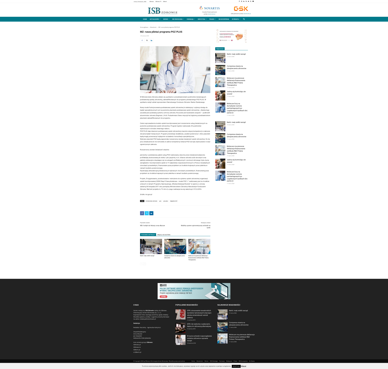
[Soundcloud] (248, 1)
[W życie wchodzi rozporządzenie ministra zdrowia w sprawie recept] (180, 340)
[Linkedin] (244, 1)
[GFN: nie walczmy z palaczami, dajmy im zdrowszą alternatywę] (180, 328)
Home (193, 361)
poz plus (165, 201)
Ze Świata (252, 361)
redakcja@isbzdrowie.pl (148, 319)
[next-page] (144, 264)
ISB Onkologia (214, 361)
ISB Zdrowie (149, 310)
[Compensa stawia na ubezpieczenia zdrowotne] (175, 246)
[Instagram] (241, 1)
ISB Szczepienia (243, 361)
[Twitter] (251, 1)
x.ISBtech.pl (137, 352)
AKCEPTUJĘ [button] (236, 366)
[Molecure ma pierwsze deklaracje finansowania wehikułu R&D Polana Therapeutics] (199, 246)
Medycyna (229, 361)
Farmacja (222, 361)
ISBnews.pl (137, 345)
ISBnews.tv (137, 347)
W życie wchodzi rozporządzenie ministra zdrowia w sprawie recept (199, 338)
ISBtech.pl (136, 350)
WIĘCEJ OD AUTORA (163, 235)
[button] (244, 19)
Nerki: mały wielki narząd (147, 255)
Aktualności (153, 27)
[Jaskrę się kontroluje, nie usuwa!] (220, 95)
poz (160, 201)
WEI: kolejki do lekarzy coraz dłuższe (152, 225)
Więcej (243, 366)
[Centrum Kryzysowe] (231, 42)
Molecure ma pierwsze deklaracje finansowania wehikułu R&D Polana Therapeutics (198, 258)
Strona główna (144, 27)
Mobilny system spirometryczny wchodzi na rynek (195, 227)
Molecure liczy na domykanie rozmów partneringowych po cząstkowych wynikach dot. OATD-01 (237, 108)
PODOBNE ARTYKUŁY (148, 235)
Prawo (235, 361)
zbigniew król (173, 201)
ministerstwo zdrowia (151, 201)
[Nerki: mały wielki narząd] (151, 246)
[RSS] (246, 1)
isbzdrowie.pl (211, 14)
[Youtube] (253, 1)
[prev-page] (141, 264)
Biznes (206, 361)
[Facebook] (239, 1)
